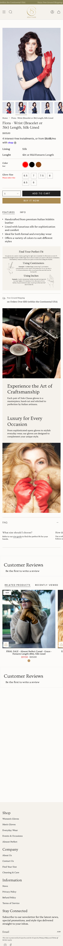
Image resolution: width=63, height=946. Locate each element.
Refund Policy (9, 897)
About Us (7, 855)
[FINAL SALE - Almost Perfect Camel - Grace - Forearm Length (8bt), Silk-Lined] (28, 619)
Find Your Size (9, 866)
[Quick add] (6, 644)
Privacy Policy (9, 891)
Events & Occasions (12, 835)
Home (5, 118)
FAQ (4, 522)
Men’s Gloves (9, 824)
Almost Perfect (9, 841)
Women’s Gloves (10, 818)
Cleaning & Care (10, 872)
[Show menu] (4, 12)
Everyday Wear (10, 830)
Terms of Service (10, 903)
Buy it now (31, 200)
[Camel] (29, 660)
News (5, 885)
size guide (17, 536)
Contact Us (8, 860)
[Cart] (59, 12)
